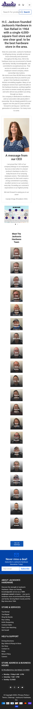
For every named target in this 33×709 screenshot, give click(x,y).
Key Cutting (6, 620)
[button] (16, 214)
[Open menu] (29, 5)
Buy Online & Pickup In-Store (11, 643)
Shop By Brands (7, 617)
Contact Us (5, 649)
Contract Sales (7, 625)
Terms (4, 697)
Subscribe (25, 569)
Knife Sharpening (8, 622)
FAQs (3, 651)
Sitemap (11, 697)
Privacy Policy (23, 695)
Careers (4, 656)
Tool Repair (5, 614)
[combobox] (16, 12)
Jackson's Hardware (23, 697)
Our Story (5, 646)
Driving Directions (8, 641)
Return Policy (6, 654)
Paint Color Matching (9, 627)
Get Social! (5, 630)
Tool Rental (5, 612)
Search (27, 12)
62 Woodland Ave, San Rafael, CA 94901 (16, 670)
